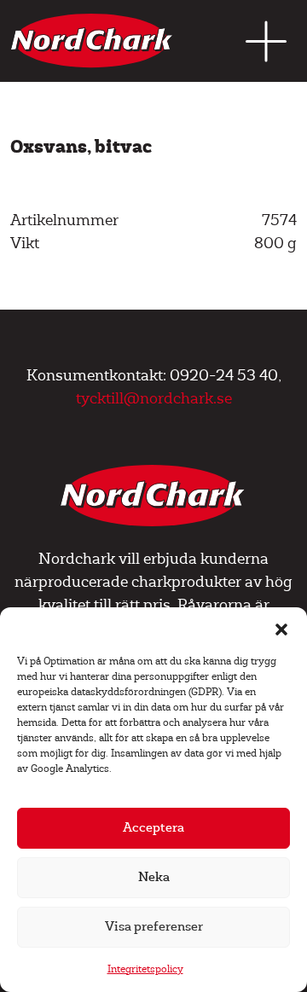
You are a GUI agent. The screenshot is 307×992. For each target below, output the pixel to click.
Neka (154, 877)
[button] (281, 628)
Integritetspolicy (145, 969)
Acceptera (153, 828)
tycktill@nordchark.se (154, 399)
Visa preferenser (154, 927)
